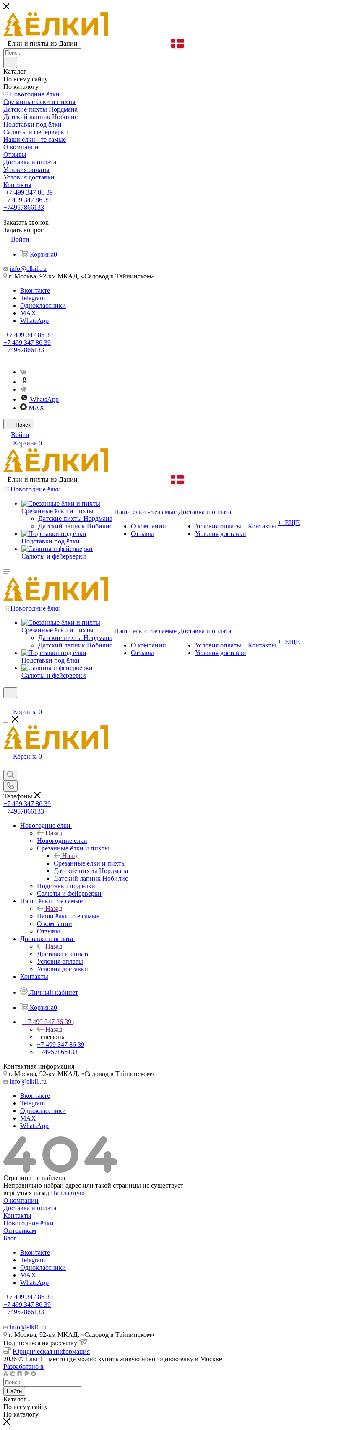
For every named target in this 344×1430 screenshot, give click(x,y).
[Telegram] (23, 389)
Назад (53, 833)
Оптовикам (19, 1230)
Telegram (32, 298)
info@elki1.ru (28, 268)
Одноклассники (43, 305)
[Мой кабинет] (7, 703)
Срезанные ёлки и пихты (90, 863)
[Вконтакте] (23, 371)
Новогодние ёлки (62, 840)
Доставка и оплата (63, 953)
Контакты (17, 1215)
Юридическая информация (51, 1351)
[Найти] (10, 62)
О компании (21, 1200)
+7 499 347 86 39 (29, 192)
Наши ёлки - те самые (68, 916)
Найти (14, 1391)
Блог (10, 1238)
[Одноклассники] (24, 381)
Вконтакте (35, 290)
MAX (28, 313)
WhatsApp (34, 320)
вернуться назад (26, 1192)
